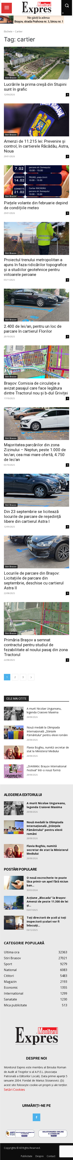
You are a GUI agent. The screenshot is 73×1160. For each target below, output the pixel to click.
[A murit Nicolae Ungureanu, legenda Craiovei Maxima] (14, 713)
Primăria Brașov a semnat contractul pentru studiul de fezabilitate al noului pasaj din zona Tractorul (36, 647)
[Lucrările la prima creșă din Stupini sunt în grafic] (36, 63)
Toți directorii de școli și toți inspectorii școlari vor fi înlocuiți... (46, 921)
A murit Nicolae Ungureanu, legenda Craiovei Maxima (44, 710)
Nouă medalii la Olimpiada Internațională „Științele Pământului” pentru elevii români (47, 731)
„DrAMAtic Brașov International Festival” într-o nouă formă (46, 768)
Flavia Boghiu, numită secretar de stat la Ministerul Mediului (48, 749)
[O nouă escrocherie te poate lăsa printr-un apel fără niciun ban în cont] (14, 883)
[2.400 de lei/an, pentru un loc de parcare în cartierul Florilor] (36, 305)
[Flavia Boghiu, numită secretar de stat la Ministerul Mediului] (14, 752)
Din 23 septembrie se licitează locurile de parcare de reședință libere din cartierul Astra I (32, 516)
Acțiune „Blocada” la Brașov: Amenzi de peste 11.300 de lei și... (47, 901)
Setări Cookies (14, 1089)
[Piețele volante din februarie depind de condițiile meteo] (36, 181)
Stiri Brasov (10, 77)
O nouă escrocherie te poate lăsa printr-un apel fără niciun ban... (47, 881)
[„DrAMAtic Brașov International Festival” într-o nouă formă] (14, 771)
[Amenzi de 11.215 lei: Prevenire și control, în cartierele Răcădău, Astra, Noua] (36, 119)
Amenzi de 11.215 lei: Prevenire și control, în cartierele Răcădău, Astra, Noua (36, 146)
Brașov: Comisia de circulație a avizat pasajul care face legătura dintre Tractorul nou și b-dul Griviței (36, 388)
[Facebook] (36, 1117)
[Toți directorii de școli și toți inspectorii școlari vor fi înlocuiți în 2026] (14, 922)
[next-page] (31, 677)
